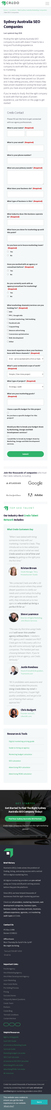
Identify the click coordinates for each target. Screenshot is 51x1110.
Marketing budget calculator (20, 754)
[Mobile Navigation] (47, 3)
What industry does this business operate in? (25, 215)
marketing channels (31, 902)
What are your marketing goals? (21, 395)
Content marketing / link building (22, 319)
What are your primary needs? (24, 168)
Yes (11, 252)
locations (37, 909)
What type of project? (21, 381)
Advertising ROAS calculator (20, 774)
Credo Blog (8, 1011)
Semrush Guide (9, 1049)
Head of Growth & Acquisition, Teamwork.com (32, 672)
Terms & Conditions (11, 1014)
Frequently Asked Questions (14, 999)
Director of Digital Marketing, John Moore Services (31, 619)
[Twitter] (6, 1024)
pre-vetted (36, 880)
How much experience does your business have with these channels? (25, 351)
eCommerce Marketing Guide (15, 1045)
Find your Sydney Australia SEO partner (25, 819)
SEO (10, 312)
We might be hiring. (11, 945)
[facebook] (12, 1024)
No (11, 255)
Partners (7, 1007)
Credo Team (8, 1003)
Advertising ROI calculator (19, 767)
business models (10, 909)
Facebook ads (14, 323)
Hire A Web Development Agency (16, 976)
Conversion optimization (19, 334)
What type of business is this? (24, 201)
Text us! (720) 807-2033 (13, 951)
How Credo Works (10, 984)
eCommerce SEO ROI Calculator (16, 1061)
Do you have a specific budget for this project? (22, 416)
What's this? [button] (9, 1106)
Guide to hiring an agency (19, 748)
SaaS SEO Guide (10, 1041)
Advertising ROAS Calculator (14, 1069)
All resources (9, 1073)
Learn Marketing (10, 980)
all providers (17, 902)
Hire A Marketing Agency (13, 972)
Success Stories (10, 995)
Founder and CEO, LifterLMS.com (28, 714)
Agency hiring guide (11, 1037)
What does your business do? (24, 188)
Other (11, 342)
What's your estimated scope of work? (23, 367)
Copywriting (14, 327)
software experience (12, 912)
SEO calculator (15, 761)
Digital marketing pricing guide (21, 741)
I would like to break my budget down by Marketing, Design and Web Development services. (23, 441)
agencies (24, 912)
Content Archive (10, 1018)
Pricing (6, 992)
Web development (16, 338)
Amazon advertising (17, 330)
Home (6, 10)
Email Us (7, 955)
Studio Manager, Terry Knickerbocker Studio (29, 573)
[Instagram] (17, 1024)
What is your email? (20, 142)
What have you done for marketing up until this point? (25, 231)
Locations (12, 10)
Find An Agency (9, 968)
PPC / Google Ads (16, 315)
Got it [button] (39, 1102)
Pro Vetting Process (11, 988)
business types (30, 905)
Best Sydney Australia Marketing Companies (32, 10)
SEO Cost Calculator (11, 1057)
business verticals (25, 909)
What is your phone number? (19, 155)
